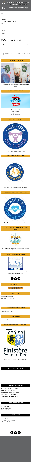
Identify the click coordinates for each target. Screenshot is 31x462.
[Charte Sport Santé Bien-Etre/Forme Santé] (15, 239)
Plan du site (5, 418)
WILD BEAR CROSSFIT (24, 53)
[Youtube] (15, 278)
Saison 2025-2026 (6, 422)
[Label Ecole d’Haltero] (15, 135)
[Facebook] (12, 278)
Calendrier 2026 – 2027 (7, 311)
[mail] (18, 278)
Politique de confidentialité (8, 420)
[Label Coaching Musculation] (15, 172)
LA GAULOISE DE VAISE (6, 54)
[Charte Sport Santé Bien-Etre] (15, 263)
